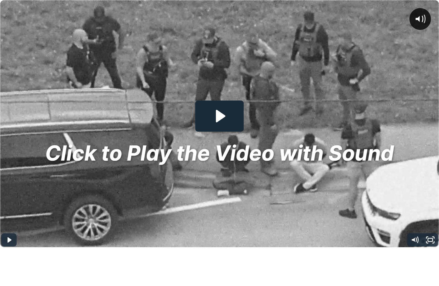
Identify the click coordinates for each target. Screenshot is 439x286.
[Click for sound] (420, 19)
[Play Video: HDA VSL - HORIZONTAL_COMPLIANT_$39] (219, 116)
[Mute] (415, 240)
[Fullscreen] (430, 240)
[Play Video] (8, 240)
